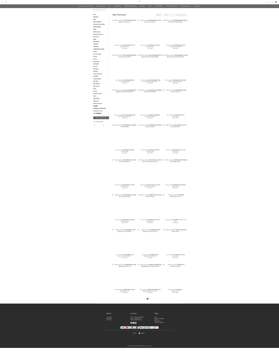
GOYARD (96, 64)
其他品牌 (95, 106)
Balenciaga (96, 32)
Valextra (96, 101)
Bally (94, 39)
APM (94, 29)
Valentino (96, 99)
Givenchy (96, 61)
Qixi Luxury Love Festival (86, 6)
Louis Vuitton (97, 74)
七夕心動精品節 (97, 113)
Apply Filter (102, 118)
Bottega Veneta (98, 34)
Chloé (95, 52)
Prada (95, 91)
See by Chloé (97, 54)
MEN (150, 6)
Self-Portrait (101, 10)
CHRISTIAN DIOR (98, 49)
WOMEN (142, 6)
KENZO (95, 71)
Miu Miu (95, 81)
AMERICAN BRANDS (130, 6)
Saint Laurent (97, 103)
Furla (95, 59)
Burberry (96, 37)
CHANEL (96, 47)
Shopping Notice (185, 6)
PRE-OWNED (158, 6)
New (109, 6)
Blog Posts (197, 6)
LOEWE (95, 76)
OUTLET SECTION (171, 6)
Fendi (95, 57)
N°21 (94, 89)
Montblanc (96, 84)
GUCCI (95, 66)
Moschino (96, 86)
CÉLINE (95, 44)
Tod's (95, 96)
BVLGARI (96, 42)
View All (95, 10)
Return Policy (157, 321)
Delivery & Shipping (159, 318)
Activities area (101, 6)
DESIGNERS (117, 6)
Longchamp (97, 79)
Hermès (95, 69)
